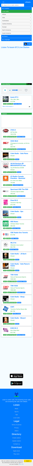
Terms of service (16, 424)
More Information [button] (8, 106)
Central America (7, 24)
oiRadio (28, 2)
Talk (16, 414)
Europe (4, 27)
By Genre (5, 36)
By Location (5, 8)
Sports (16, 411)
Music (16, 408)
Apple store (16, 451)
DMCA (16, 431)
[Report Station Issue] (30, 106)
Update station (16, 441)
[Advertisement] (16, 66)
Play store (16, 454)
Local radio (5, 11)
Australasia (5, 20)
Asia (3, 17)
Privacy (16, 427)
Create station (16, 438)
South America (6, 33)
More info (21, 464)
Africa (4, 14)
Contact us (16, 444)
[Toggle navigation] (3, 2)
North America (6, 30)
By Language (6, 39)
